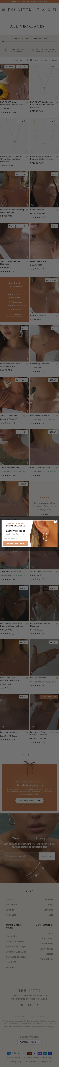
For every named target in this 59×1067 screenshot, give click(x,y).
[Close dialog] (55, 521)
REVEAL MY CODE (15, 543)
